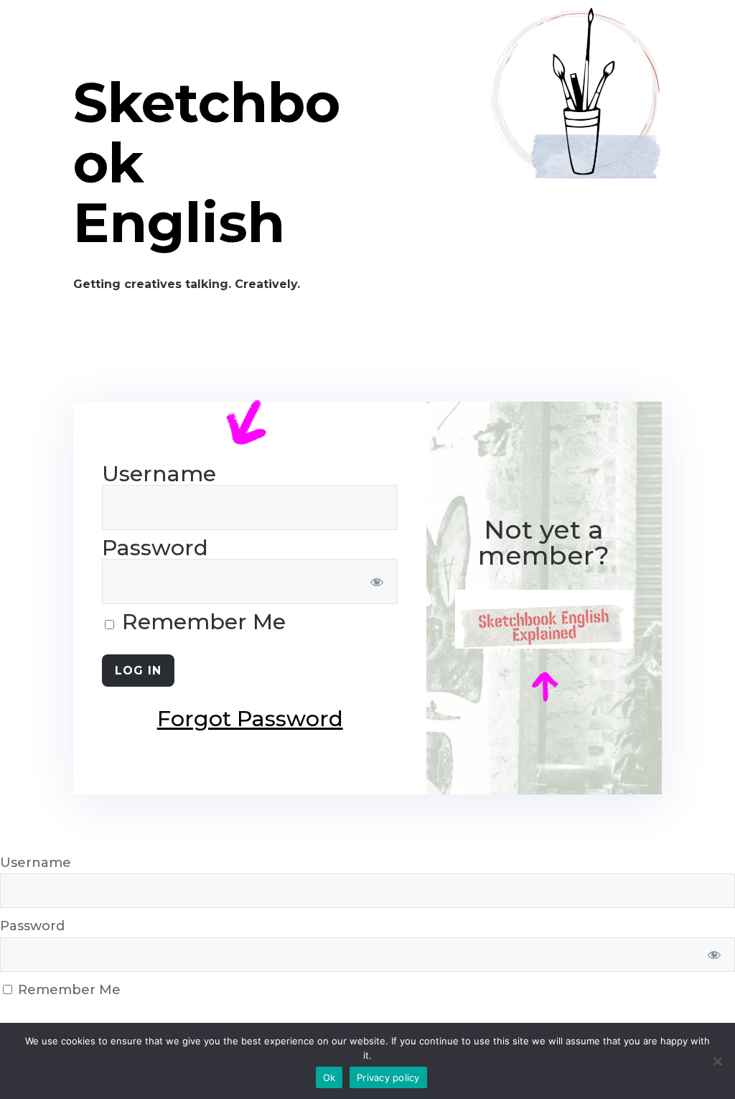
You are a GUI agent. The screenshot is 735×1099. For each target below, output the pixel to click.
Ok (329, 1077)
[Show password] (377, 581)
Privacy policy (388, 1077)
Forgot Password (250, 718)
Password (155, 547)
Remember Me (201, 622)
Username (159, 473)
